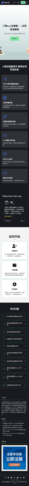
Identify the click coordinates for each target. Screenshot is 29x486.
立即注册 (14, 38)
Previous (8, 220)
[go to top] (25, 480)
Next (22, 220)
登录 (18, 2)
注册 (23, 2)
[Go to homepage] (6, 2)
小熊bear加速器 (5, 481)
